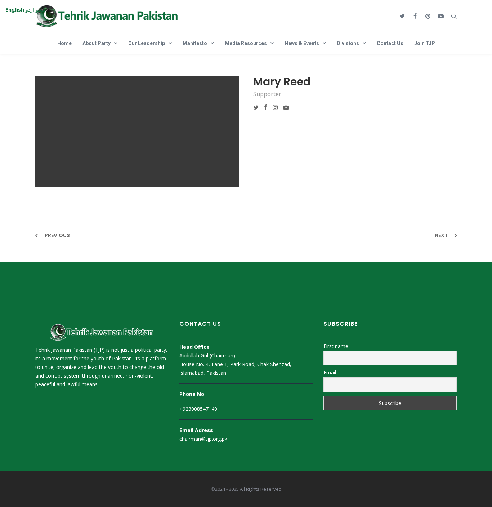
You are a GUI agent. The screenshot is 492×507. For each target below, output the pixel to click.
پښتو (40, 9)
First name (335, 346)
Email (329, 372)
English (14, 9)
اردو (30, 9)
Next (441, 235)
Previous (57, 235)
